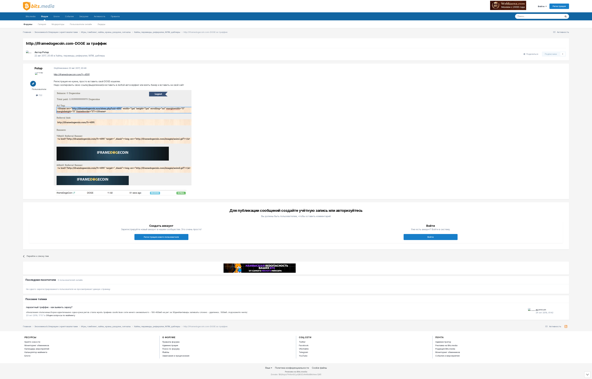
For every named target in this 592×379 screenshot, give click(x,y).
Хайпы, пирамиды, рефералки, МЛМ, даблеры (80, 55)
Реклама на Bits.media (446, 345)
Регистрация (559, 6)
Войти (541, 6)
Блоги (57, 16)
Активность (99, 16)
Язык (268, 368)
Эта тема (554, 16)
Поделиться (531, 54)
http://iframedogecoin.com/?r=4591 (72, 74)
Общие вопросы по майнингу (60, 315)
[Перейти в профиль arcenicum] (531, 311)
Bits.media (30, 16)
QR (319, 374)
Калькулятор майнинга (36, 352)
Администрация (170, 345)
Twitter (302, 342)
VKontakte (304, 349)
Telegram (303, 352)
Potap (45, 52)
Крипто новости (32, 342)
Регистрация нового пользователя (161, 237)
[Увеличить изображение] (122, 137)
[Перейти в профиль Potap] (29, 54)
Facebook (303, 345)
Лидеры (101, 24)
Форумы (27, 24)
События (69, 16)
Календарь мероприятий (37, 349)
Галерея (42, 24)
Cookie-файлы (319, 368)
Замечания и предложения (175, 355)
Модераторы (58, 24)
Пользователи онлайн (81, 24)
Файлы (165, 352)
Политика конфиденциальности (292, 368)
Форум (44, 16)
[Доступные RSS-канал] (566, 326)
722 (40, 95)
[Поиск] (565, 16)
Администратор (443, 342)
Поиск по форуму (171, 349)
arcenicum (541, 309)
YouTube (303, 355)
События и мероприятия (447, 355)
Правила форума (170, 342)
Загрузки (83, 16)
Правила (115, 16)
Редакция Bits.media (445, 349)
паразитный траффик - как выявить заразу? (49, 307)
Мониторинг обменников (37, 345)
